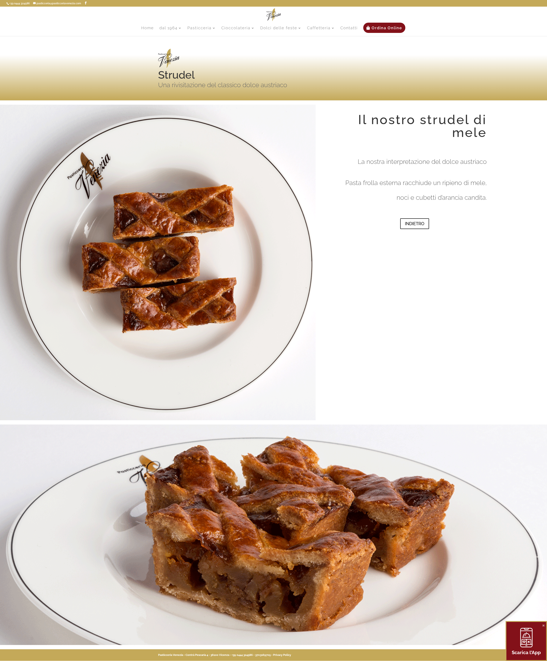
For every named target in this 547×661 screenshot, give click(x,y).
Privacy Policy (282, 655)
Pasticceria (199, 28)
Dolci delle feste (278, 28)
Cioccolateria (235, 28)
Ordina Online (386, 28)
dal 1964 (168, 28)
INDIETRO (414, 223)
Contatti (349, 28)
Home (147, 28)
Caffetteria (319, 28)
